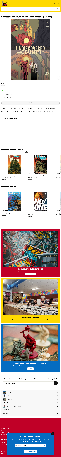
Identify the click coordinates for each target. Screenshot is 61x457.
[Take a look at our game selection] (30, 343)
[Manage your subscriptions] (30, 249)
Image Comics (17, 149)
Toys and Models (5, 432)
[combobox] (30, 9)
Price (3, 83)
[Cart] (55, 3)
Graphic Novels (5, 428)
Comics (14, 186)
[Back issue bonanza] (30, 297)
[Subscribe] (44, 445)
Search (3, 424)
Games (30, 368)
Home (2, 14)
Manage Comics (30, 273)
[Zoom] (58, 77)
